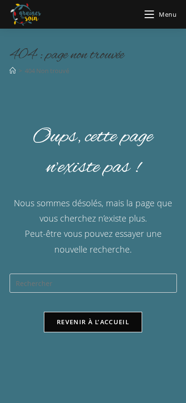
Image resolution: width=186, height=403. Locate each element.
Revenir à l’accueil (93, 322)
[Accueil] (13, 70)
